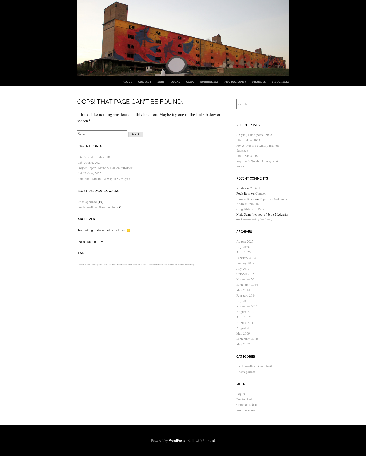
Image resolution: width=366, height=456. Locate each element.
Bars (160, 82)
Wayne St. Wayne (176, 264)
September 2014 (247, 284)
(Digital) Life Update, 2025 (95, 157)
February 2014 (246, 295)
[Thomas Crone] (183, 74)
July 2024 (243, 247)
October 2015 (245, 274)
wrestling (189, 264)
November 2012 (247, 306)
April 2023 (243, 252)
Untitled (209, 440)
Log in (240, 394)
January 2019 (245, 263)
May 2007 (243, 344)
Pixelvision (122, 264)
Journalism (209, 82)
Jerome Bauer (245, 199)
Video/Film (280, 82)
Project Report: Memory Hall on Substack (105, 168)
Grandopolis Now (99, 264)
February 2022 (246, 257)
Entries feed (244, 399)
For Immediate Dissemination (97, 207)
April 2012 (243, 317)
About (127, 82)
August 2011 (245, 322)
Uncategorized (87, 201)
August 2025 (245, 241)
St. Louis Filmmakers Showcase (152, 264)
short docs (132, 264)
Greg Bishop (244, 209)
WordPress (177, 440)
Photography (235, 82)
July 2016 (243, 268)
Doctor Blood (84, 264)
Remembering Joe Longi (257, 219)
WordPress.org (246, 410)
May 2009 (243, 333)
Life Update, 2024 (89, 162)
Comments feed (246, 404)
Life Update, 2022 (89, 173)
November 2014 (247, 279)
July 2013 (243, 301)
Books (175, 82)
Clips (190, 82)
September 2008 (247, 338)
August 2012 (245, 312)
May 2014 (243, 290)
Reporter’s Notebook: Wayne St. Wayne (104, 178)
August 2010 (245, 328)
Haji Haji (112, 264)
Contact (144, 82)
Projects (259, 82)
